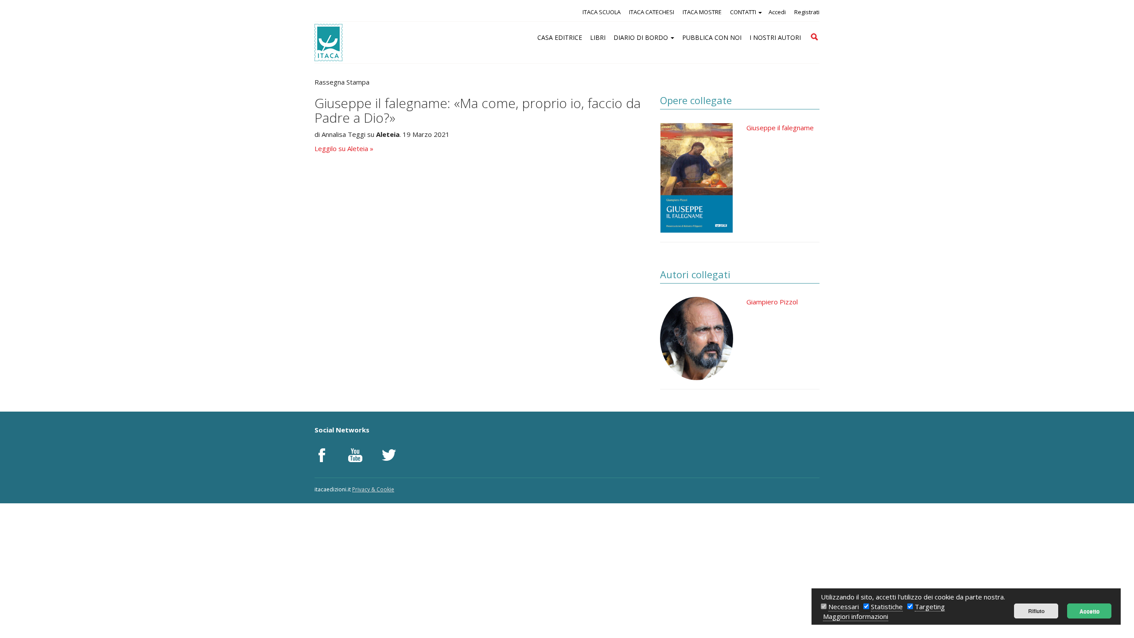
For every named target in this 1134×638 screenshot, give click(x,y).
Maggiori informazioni (855, 616)
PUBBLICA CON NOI (712, 37)
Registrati (806, 12)
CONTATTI (743, 12)
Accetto (1089, 611)
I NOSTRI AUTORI (775, 37)
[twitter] (389, 455)
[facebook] (322, 455)
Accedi (777, 12)
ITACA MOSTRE (702, 12)
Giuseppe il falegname (780, 127)
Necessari (843, 606)
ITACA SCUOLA (602, 12)
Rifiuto (1036, 611)
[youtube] (355, 455)
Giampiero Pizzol (772, 301)
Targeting (930, 606)
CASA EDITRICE (559, 37)
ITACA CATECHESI (651, 12)
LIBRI (598, 37)
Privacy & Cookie (373, 489)
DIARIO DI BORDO (642, 37)
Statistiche (887, 606)
